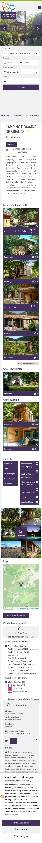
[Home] (8, 6)
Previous (4, 28)
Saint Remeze (13, 137)
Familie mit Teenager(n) (18, 653)
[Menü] (39, 7)
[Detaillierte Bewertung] (13, 741)
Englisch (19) (17, 688)
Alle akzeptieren (21, 822)
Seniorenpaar (20, 661)
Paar (17, 658)
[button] (21, 584)
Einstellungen (21, 836)
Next (38, 28)
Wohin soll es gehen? (9, 49)
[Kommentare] (6, 741)
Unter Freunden (21, 664)
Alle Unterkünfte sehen (29, 363)
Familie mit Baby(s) (22, 673)
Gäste (5, 76)
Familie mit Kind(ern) (23, 649)
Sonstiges (18, 670)
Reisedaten (6, 58)
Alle (17, 646)
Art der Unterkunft (8, 67)
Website (11, 144)
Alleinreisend (20, 667)
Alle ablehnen (21, 829)
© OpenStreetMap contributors (26, 608)
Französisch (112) (18, 685)
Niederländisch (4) (19, 691)
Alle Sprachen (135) (17, 682)
